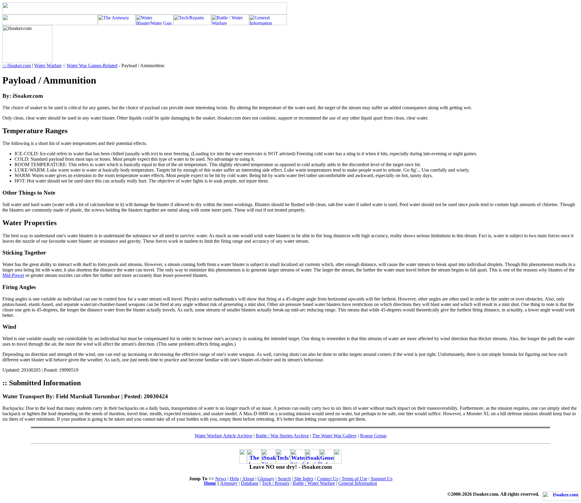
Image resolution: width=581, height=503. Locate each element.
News (220, 478)
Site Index (303, 478)
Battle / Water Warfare (314, 483)
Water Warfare (48, 65)
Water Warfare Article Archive (223, 435)
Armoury (229, 483)
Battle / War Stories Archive (282, 435)
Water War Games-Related (92, 65)
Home (210, 483)
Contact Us (327, 478)
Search (284, 478)
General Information (357, 483)
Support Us (381, 478)
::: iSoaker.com (16, 65)
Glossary (266, 478)
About (248, 478)
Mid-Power (13, 275)
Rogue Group (373, 435)
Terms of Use (354, 478)
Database (249, 483)
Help (234, 478)
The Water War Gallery (334, 435)
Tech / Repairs (275, 483)
